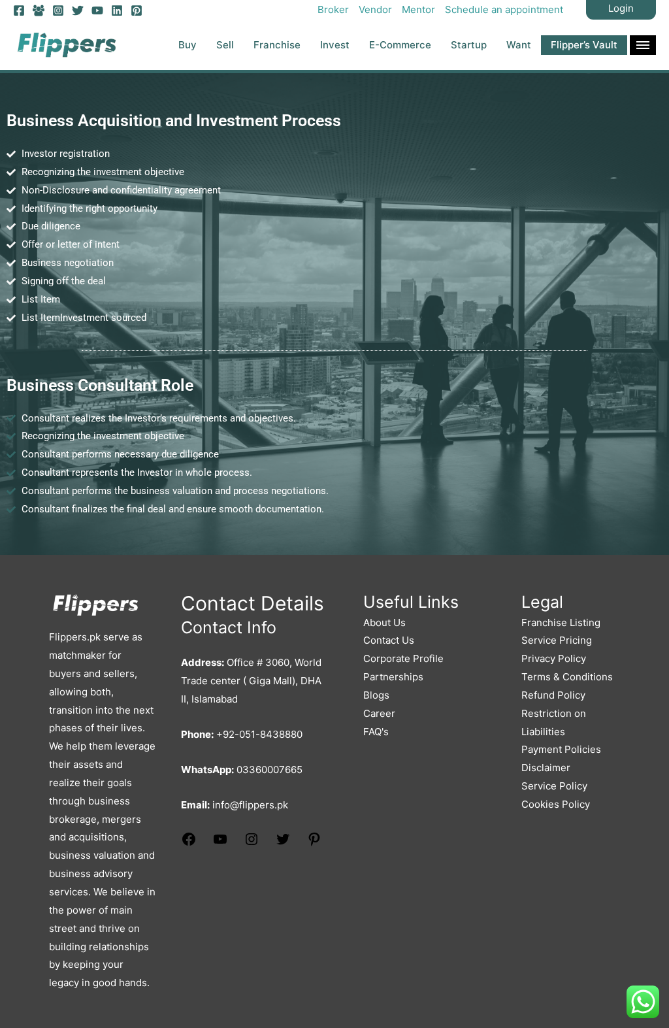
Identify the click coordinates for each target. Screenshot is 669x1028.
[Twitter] (78, 10)
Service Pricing (556, 640)
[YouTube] (97, 10)
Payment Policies (561, 749)
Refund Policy (553, 695)
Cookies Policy (555, 804)
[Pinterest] (136, 10)
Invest (335, 45)
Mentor (418, 9)
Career (379, 713)
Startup (469, 45)
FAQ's (376, 731)
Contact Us (388, 640)
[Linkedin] (117, 10)
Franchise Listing (560, 622)
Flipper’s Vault (584, 45)
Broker (333, 9)
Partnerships (393, 677)
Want (518, 45)
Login (621, 8)
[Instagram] (58, 10)
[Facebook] (19, 10)
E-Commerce (400, 45)
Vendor (375, 9)
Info (643, 45)
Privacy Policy (553, 658)
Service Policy (554, 786)
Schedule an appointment (504, 9)
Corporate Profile (403, 658)
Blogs (376, 695)
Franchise (277, 45)
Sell (225, 45)
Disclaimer (545, 767)
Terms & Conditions (567, 677)
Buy (187, 45)
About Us (384, 622)
